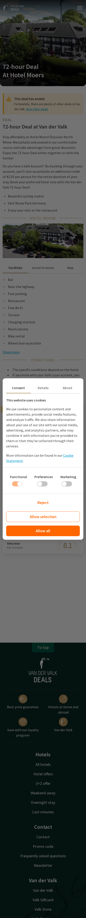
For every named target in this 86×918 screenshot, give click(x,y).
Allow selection (43, 516)
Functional (18, 477)
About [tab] (67, 388)
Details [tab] (43, 388)
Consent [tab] (18, 388)
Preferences (43, 477)
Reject (43, 502)
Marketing (68, 477)
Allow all (43, 530)
